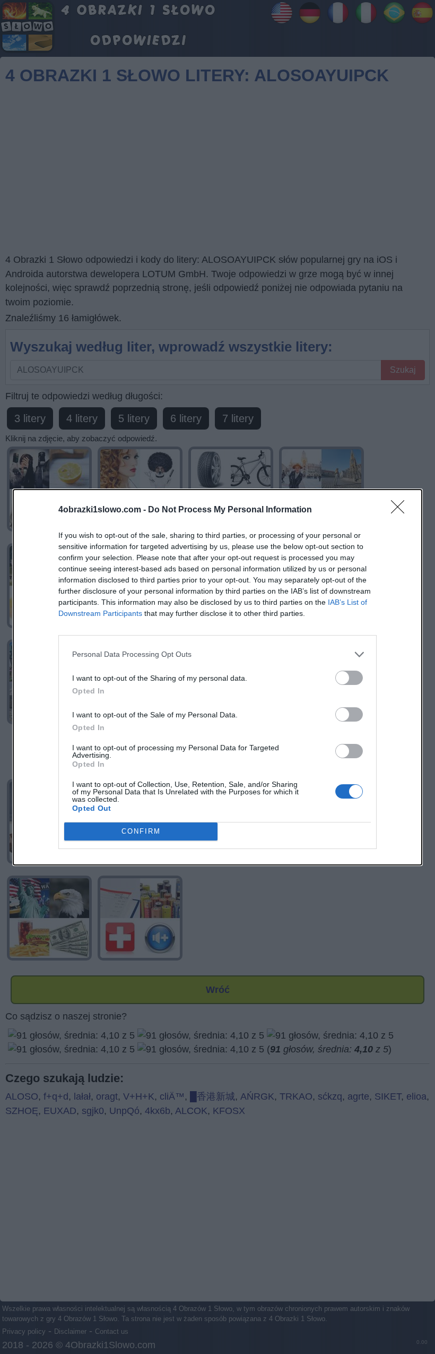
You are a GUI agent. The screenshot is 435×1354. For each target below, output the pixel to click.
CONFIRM (141, 831)
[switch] (349, 678)
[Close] (401, 510)
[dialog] (217, 677)
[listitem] (217, 654)
